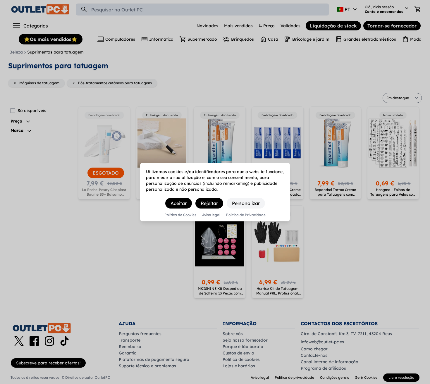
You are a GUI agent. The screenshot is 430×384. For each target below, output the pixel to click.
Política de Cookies (180, 215)
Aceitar (179, 203)
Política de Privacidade (246, 215)
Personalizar (246, 203)
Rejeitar (209, 203)
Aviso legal (211, 215)
